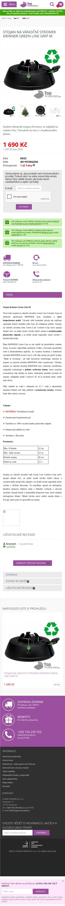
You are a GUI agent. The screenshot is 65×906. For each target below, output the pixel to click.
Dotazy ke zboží (17, 581)
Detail (57, 684)
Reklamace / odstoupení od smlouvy (18, 764)
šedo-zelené (49, 243)
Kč (17, 18)
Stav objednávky (9, 778)
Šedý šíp (15, 234)
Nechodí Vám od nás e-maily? (15, 767)
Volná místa (7, 760)
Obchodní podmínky (11, 756)
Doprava (11, 574)
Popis (9, 295)
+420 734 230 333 (29, 732)
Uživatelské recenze (20, 588)
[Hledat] (52, 4)
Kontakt (6, 786)
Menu (12, 4)
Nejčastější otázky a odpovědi (15, 775)
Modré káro (47, 232)
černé (20, 245)
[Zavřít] (63, 881)
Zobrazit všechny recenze (32, 563)
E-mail (8, 188)
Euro (27, 18)
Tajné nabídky (8, 771)
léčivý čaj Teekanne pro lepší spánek (35, 222)
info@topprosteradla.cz (19, 810)
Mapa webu (7, 782)
